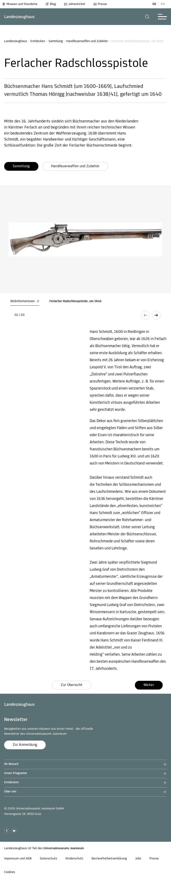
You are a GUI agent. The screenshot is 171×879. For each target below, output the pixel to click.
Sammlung (56, 41)
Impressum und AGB (17, 858)
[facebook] (6, 830)
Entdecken (37, 41)
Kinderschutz (74, 858)
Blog (53, 4)
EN (163, 4)
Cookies (9, 872)
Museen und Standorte (21, 4)
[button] (147, 16)
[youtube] (14, 830)
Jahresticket (76, 4)
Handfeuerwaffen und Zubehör (87, 41)
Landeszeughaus (15, 41)
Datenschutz (48, 858)
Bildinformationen (23, 301)
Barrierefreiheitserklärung (109, 858)
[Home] (19, 16)
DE (154, 4)
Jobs (138, 858)
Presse (102, 4)
